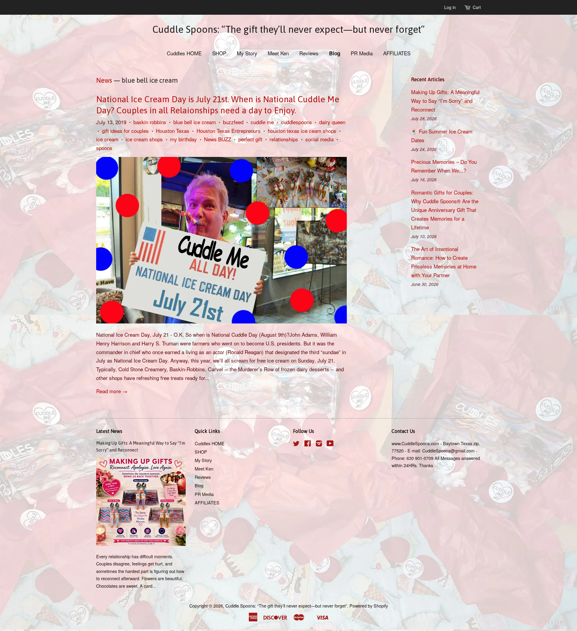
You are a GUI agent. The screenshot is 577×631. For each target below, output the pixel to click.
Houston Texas (172, 130)
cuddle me (262, 122)
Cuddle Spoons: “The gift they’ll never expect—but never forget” (288, 29)
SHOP (219, 53)
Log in (450, 7)
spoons (104, 148)
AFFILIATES (397, 53)
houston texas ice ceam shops (302, 130)
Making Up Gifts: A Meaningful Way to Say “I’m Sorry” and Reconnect (445, 100)
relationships (284, 139)
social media (319, 139)
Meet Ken (278, 53)
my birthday (183, 139)
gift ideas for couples (125, 130)
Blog (334, 53)
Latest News (109, 431)
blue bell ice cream (194, 122)
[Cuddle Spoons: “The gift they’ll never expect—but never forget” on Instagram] (319, 444)
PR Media (362, 53)
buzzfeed (233, 122)
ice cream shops (144, 139)
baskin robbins (149, 122)
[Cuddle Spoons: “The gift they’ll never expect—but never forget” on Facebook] (307, 444)
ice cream (107, 139)
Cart (477, 7)
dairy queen (332, 122)
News (104, 80)
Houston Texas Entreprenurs (229, 130)
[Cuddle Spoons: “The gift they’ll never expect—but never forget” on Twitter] (296, 444)
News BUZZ (217, 139)
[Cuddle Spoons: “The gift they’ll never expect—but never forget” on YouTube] (330, 444)
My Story (247, 53)
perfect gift (250, 139)
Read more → (111, 391)
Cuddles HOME (184, 53)
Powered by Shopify (369, 605)
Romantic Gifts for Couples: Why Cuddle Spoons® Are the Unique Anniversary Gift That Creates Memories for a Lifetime (444, 209)
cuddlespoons (296, 122)
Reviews (309, 53)
